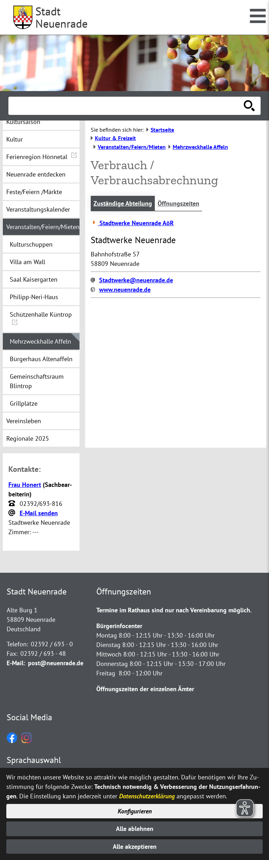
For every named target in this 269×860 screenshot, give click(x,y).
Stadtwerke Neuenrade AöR (136, 223)
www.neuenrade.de (125, 289)
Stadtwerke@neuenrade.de (136, 280)
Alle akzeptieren (135, 846)
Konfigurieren (135, 811)
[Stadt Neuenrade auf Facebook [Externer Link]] (12, 741)
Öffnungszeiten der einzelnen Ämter (145, 689)
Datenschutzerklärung (147, 796)
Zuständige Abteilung (123, 203)
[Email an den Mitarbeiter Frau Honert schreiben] (12, 513)
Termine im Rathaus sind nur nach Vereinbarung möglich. (173, 610)
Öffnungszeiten (178, 203)
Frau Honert (24, 485)
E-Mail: (16, 663)
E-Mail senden (39, 513)
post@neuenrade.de (55, 663)
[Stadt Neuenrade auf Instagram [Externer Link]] (26, 741)
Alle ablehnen (134, 829)
